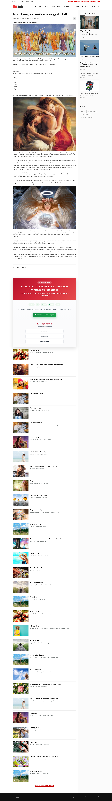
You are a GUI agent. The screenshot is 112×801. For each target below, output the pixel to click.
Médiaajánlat (85, 797)
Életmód (77, 6)
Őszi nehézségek (35, 408)
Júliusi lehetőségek (36, 582)
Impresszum (70, 797)
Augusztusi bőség (36, 510)
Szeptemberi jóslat (36, 393)
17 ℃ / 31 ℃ (16, 1)
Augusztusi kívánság (37, 481)
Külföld (46, 6)
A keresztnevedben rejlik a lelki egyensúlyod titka (46, 539)
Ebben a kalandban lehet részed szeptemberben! (46, 364)
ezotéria (89, 111)
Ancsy (17, 18)
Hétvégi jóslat (34, 350)
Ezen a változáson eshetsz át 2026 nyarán (44, 698)
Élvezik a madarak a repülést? (89, 56)
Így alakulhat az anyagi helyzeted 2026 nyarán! (45, 684)
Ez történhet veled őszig (38, 452)
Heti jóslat (33, 713)
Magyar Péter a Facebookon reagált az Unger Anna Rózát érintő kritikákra (89, 64)
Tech (71, 6)
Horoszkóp (93, 6)
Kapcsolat (91, 797)
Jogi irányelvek (77, 797)
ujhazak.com (44, 331)
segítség (83, 111)
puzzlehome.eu (44, 336)
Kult (82, 6)
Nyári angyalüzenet (36, 669)
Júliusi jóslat (34, 597)
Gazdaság (53, 6)
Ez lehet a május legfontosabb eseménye (44, 757)
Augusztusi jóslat (35, 524)
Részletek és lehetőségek (44, 315)
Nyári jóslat (33, 742)
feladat (95, 111)
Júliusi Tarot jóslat (36, 568)
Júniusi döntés (34, 640)
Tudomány (66, 6)
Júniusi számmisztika (37, 655)
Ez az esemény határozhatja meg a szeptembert (46, 379)
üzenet (82, 114)
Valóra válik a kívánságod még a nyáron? (43, 466)
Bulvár (59, 6)
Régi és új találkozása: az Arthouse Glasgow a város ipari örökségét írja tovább (88, 33)
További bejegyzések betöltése (44, 785)
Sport (87, 6)
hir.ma (17, 797)
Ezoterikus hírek (25, 18)
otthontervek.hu (44, 341)
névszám (90, 117)
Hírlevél (97, 797)
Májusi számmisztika (36, 771)
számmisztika (89, 114)
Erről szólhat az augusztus (38, 495)
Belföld (40, 6)
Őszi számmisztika (36, 423)
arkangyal (83, 117)
